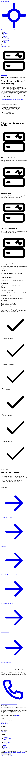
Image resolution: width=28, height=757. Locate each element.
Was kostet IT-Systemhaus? (8, 479)
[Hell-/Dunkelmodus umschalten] (1, 45)
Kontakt (5, 42)
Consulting (5, 33)
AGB (10, 752)
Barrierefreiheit (6, 38)
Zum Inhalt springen (5, 1)
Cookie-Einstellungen (5, 754)
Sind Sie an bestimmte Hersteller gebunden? (12, 480)
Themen (5, 75)
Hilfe (4, 41)
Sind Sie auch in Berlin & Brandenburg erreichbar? (13, 476)
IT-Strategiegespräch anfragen (7, 99)
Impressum (6, 752)
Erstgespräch (5, 46)
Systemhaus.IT (17, 715)
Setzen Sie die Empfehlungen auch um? (11, 481)
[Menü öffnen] (9, 46)
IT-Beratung (6, 40)
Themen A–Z (6, 748)
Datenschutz (15, 752)
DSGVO (5, 37)
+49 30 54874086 (18, 99)
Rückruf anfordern (13, 704)
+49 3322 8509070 (5, 731)
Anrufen (4, 755)
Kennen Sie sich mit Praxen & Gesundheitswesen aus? (14, 477)
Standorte (5, 747)
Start (4, 32)
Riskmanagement (7, 34)
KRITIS (5, 36)
